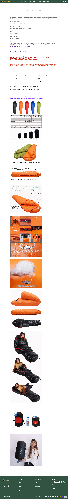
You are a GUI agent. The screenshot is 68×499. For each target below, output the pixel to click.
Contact (36, 482)
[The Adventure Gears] (5, 1)
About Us (36, 481)
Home (25, 4)
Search (36, 489)
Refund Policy (37, 487)
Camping (25, 1)
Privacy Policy (37, 485)
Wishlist (36, 483)
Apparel (39, 1)
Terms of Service (37, 486)
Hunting (34, 1)
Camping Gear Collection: (31, 4)
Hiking (20, 1)
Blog (52, 1)
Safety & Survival (46, 1)
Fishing (30, 1)
